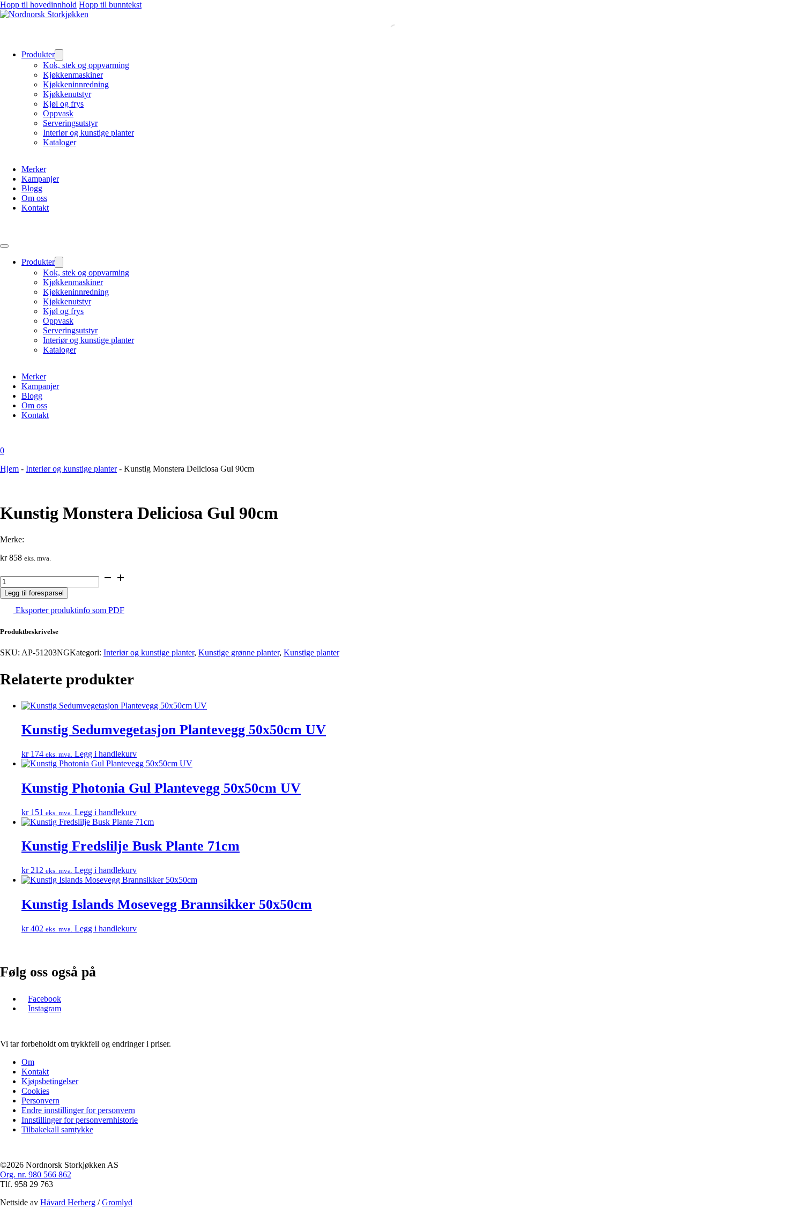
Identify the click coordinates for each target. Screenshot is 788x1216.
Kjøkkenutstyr (67, 94)
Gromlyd (117, 1202)
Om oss (34, 198)
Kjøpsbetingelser (49, 1081)
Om (27, 1061)
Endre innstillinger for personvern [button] (78, 1110)
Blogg (31, 188)
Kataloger (59, 142)
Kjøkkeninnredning (76, 84)
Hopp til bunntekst (110, 4)
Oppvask (58, 113)
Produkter (38, 54)
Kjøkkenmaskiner (73, 74)
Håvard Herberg (67, 1202)
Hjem (9, 468)
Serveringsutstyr (70, 123)
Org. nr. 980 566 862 (35, 1174)
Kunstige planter (311, 652)
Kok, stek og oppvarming (86, 65)
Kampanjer (40, 178)
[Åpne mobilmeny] (4, 246)
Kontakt (35, 207)
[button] (394, 632)
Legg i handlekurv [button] (106, 753)
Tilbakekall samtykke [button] (57, 1129)
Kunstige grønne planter (238, 652)
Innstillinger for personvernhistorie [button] (79, 1119)
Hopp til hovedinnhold (38, 4)
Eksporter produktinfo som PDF (68, 610)
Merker (33, 169)
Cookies (35, 1090)
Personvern (40, 1100)
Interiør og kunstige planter (88, 132)
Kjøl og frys (63, 103)
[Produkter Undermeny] (59, 55)
